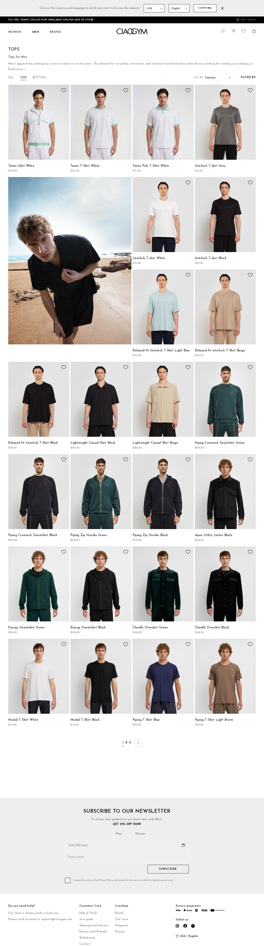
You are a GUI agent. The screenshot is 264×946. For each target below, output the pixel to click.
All (11, 77)
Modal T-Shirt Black (85, 720)
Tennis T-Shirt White (85, 166)
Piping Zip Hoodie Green (89, 535)
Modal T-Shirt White (23, 720)
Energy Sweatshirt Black (88, 627)
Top (23, 77)
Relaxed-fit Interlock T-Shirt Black (33, 443)
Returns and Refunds (93, 931)
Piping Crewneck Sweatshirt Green (220, 443)
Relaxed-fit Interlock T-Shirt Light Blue (161, 350)
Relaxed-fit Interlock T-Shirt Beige (220, 350)
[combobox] (220, 30)
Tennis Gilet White (21, 166)
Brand (119, 913)
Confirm (205, 8)
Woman (140, 833)
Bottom (39, 77)
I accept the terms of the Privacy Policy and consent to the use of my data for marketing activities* (123, 880)
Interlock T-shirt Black (211, 258)
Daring (119, 931)
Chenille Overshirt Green (150, 627)
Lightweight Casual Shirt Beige (155, 443)
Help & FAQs (88, 913)
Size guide (86, 919)
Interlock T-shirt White (149, 258)
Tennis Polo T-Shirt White (151, 166)
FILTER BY (248, 77)
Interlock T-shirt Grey (210, 166)
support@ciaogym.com (56, 919)
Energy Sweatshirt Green (26, 627)
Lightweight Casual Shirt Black (93, 443)
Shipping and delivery (93, 925)
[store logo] (132, 31)
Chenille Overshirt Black (212, 627)
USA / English (248, 20)
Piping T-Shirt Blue (146, 720)
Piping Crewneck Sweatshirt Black (32, 535)
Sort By (198, 77)
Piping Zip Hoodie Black (150, 535)
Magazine (121, 925)
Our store (121, 919)
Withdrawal (87, 937)
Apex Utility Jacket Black (213, 535)
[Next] (138, 742)
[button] (234, 31)
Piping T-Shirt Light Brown (214, 720)
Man (119, 833)
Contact (85, 944)
